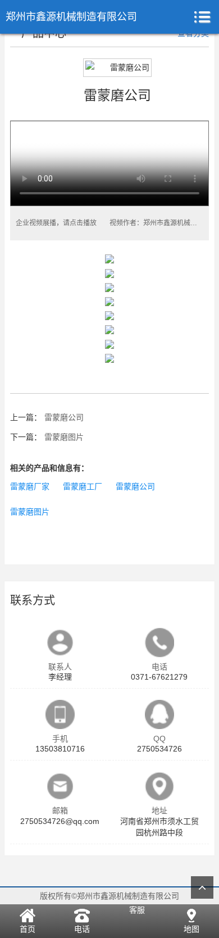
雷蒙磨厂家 (29, 486)
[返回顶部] (202, 887)
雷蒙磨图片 (64, 436)
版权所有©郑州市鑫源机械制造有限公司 (109, 895)
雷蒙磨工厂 (82, 486)
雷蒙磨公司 (64, 417)
